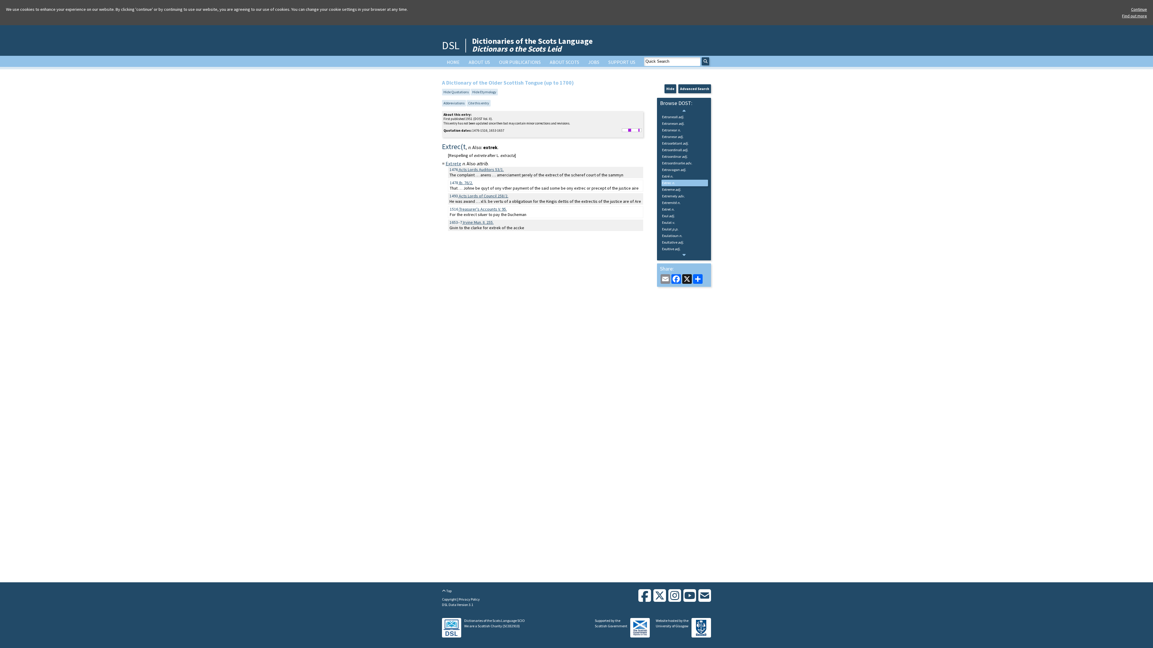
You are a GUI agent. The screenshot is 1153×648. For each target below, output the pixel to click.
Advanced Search (694, 88)
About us (479, 62)
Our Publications (520, 62)
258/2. (483, 196)
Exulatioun (672, 235)
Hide (670, 88)
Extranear (671, 130)
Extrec (668, 183)
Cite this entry (478, 103)
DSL (450, 45)
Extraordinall (675, 150)
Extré (667, 176)
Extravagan (674, 169)
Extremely (673, 196)
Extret (668, 209)
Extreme (671, 189)
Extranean (673, 123)
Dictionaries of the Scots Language (532, 45)
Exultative (673, 242)
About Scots (564, 62)
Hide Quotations (456, 92)
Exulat (668, 222)
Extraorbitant (675, 143)
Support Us (621, 62)
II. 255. (478, 222)
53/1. (481, 169)
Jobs (593, 62)
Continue (1139, 9)
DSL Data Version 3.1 (457, 604)
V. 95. (483, 209)
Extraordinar (675, 156)
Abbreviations (454, 103)
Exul (668, 216)
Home (453, 62)
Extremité (671, 202)
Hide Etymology (484, 92)
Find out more (1134, 16)
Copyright (449, 599)
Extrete (453, 163)
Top (449, 591)
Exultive (671, 249)
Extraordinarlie (677, 163)
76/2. (466, 182)
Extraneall (673, 117)
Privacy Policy (469, 599)
